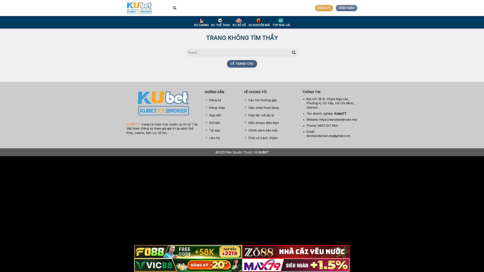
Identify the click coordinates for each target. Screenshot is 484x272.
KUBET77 (133, 124)
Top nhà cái (281, 25)
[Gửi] (293, 52)
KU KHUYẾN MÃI (259, 25)
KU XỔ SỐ (239, 25)
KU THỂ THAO (220, 25)
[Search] (174, 8)
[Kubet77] (147, 8)
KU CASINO (201, 25)
